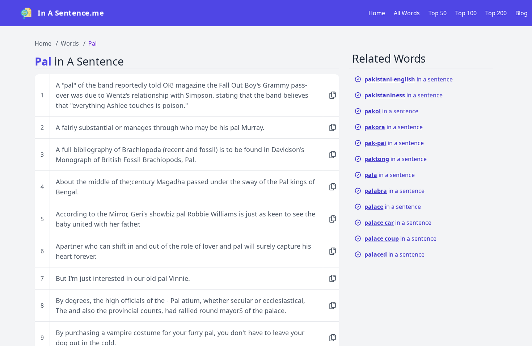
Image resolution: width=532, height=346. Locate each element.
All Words (407, 13)
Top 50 (437, 13)
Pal (92, 43)
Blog (521, 13)
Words (70, 43)
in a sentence (408, 79)
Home (376, 13)
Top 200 (496, 13)
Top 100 (466, 13)
